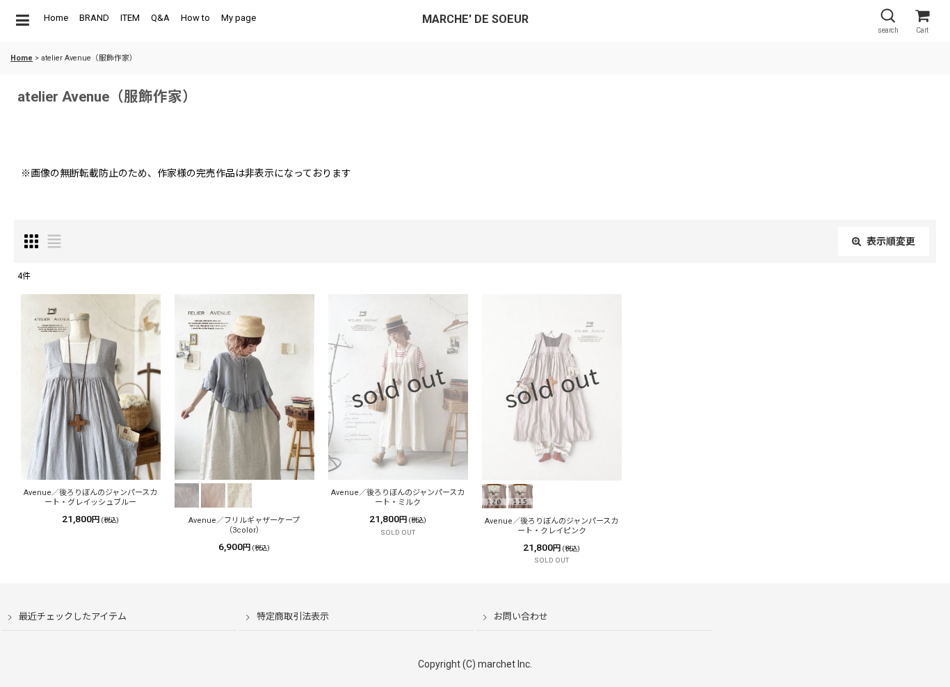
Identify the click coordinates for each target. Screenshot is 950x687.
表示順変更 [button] (891, 241)
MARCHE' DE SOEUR (475, 19)
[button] (22, 21)
